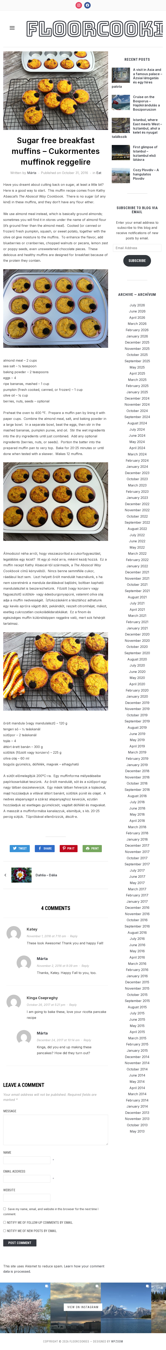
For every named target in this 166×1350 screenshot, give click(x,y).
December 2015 (137, 982)
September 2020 (137, 653)
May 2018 (137, 814)
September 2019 (137, 721)
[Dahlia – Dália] (21, 875)
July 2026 (137, 305)
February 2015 (137, 1044)
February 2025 (137, 386)
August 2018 (137, 796)
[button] (12, 28)
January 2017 (137, 901)
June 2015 (137, 1019)
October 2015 (137, 995)
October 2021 (137, 585)
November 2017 (137, 852)
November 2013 (137, 1119)
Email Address (14, 1171)
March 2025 (137, 380)
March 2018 (137, 827)
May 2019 (137, 740)
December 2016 (137, 908)
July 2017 (137, 870)
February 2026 (137, 330)
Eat (98, 173)
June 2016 (137, 945)
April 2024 (137, 448)
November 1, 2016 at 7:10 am (46, 936)
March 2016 (137, 964)
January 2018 (137, 839)
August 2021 (137, 597)
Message (9, 1111)
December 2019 (137, 703)
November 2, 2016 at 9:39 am (57, 965)
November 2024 (137, 404)
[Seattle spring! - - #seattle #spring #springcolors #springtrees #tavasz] (25, 1308)
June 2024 (137, 435)
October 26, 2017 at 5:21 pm (46, 1004)
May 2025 (137, 367)
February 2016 (137, 970)
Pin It (70, 848)
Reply (74, 936)
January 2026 (137, 336)
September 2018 (137, 790)
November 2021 (137, 578)
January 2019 (137, 765)
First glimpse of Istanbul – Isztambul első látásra (145, 153)
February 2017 (137, 895)
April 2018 (137, 821)
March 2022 (137, 553)
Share (48, 848)
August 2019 (137, 727)
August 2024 (137, 423)
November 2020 (137, 641)
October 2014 (137, 1069)
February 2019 (137, 759)
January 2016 (137, 976)
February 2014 (137, 1100)
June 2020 (137, 672)
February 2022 (137, 560)
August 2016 (137, 933)
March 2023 (137, 485)
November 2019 (137, 709)
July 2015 (137, 1013)
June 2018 (137, 808)
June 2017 (137, 876)
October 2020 (137, 647)
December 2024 (137, 398)
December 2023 (137, 473)
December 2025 (137, 342)
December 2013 (137, 1113)
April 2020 (137, 684)
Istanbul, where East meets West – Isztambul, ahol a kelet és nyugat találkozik (137, 128)
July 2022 (137, 535)
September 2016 (137, 926)
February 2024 (137, 460)
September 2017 (137, 864)
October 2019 (137, 715)
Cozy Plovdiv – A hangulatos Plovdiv (146, 174)
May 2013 (137, 1131)
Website (9, 1190)
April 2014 (137, 1088)
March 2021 (137, 616)
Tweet (22, 848)
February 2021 (137, 622)
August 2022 (137, 529)
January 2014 (137, 1106)
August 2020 (137, 659)
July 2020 (137, 665)
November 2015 (137, 988)
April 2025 (137, 373)
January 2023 (137, 498)
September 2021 (137, 591)
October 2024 (137, 411)
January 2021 (137, 628)
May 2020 (137, 678)
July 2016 (137, 939)
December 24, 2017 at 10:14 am (58, 1040)
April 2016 (137, 957)
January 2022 (137, 566)
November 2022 (137, 510)
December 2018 (137, 771)
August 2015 (137, 1007)
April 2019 (137, 746)
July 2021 (137, 603)
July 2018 (137, 802)
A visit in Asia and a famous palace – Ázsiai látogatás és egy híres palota (137, 78)
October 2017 (137, 858)
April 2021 (137, 609)
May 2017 (137, 883)
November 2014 (137, 1063)
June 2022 (137, 541)
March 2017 (137, 889)
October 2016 (137, 920)
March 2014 (137, 1094)
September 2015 (137, 1001)
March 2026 (137, 324)
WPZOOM (117, 1341)
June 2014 (137, 1075)
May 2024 (137, 442)
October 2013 (137, 1125)
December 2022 (137, 504)
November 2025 (137, 349)
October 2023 (137, 479)
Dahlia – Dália (46, 875)
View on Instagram (83, 1307)
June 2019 (137, 734)
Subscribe (137, 260)
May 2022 (137, 547)
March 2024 (137, 454)
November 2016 (137, 914)
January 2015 (137, 1050)
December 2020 (137, 634)
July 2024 (137, 429)
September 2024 (137, 417)
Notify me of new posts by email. (32, 1231)
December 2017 (137, 845)
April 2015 (137, 1032)
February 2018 (137, 833)
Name (7, 1152)
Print (95, 848)
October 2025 (137, 355)
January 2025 (137, 392)
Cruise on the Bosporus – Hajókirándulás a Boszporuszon (146, 103)
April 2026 (137, 318)
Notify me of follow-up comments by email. (40, 1223)
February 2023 (137, 492)
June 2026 (137, 311)
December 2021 (137, 572)
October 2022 (137, 516)
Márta (31, 173)
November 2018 (137, 777)
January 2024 (137, 467)
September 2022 (137, 522)
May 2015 (137, 1026)
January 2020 (137, 696)
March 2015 (137, 1038)
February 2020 (137, 690)
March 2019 (137, 752)
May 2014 (137, 1082)
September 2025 (137, 361)
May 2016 (137, 951)
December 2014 (137, 1057)
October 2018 (137, 783)
